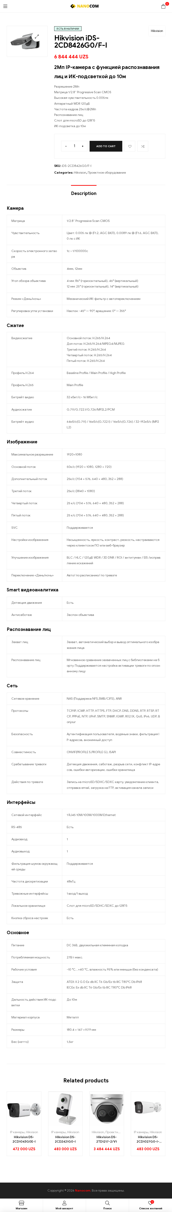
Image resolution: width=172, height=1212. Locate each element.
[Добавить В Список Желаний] (130, 146)
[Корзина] (163, 6)
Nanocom (82, 1190)
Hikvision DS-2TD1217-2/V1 (106, 1139)
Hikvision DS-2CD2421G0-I (65, 1139)
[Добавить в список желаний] (24, 1124)
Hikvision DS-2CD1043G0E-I (24, 1139)
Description (84, 193)
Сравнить (143, 146)
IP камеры (17, 1132)
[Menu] (5, 6)
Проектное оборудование (107, 173)
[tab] (84, 191)
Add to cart (106, 146)
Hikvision (157, 31)
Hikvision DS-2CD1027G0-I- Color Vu (148, 1139)
